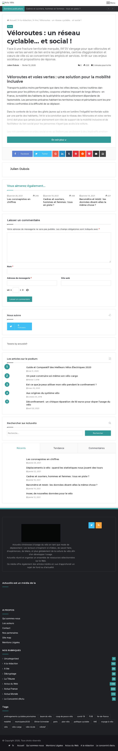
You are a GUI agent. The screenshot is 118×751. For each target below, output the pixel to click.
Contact (6, 628)
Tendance (58, 448)
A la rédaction (24, 20)
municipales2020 (22, 721)
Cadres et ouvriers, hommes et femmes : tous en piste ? (53, 8)
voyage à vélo (107, 721)
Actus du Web (11, 684)
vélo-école (30, 727)
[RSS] (99, 525)
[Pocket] (89, 154)
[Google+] (55, 154)
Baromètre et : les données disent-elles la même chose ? (92, 202)
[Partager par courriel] (96, 154)
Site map (6, 637)
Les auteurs (8, 623)
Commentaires (97, 448)
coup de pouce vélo (64, 716)
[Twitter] (91, 525)
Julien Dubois (13, 65)
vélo (6, 727)
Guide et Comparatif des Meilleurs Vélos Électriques (58, 367)
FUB (91, 716)
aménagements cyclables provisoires (20, 716)
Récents (21, 448)
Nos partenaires (10, 633)
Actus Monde (11, 694)
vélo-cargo (17, 727)
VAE (95, 721)
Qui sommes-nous (11, 618)
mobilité (7, 721)
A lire (35, 20)
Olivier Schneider (41, 721)
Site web (65, 278)
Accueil (12, 20)
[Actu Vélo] (8, 3)
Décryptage (10, 673)
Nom (10, 266)
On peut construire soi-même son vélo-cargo (52, 376)
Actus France (11, 688)
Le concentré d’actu (105, 745)
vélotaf (42, 727)
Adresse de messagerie (19, 278)
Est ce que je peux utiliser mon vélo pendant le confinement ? (61, 384)
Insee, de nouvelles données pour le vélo (49, 493)
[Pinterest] (76, 154)
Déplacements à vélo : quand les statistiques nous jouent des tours (64, 467)
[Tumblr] (69, 154)
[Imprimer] (103, 154)
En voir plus (58, 139)
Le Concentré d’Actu (14, 699)
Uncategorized (11, 658)
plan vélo (66, 721)
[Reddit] (82, 154)
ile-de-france (103, 716)
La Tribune (9, 678)
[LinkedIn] (62, 154)
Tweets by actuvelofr (17, 343)
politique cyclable (81, 721)
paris (55, 721)
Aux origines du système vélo (42, 393)
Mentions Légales (11, 642)
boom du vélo (46, 716)
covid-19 (81, 716)
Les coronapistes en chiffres (42, 459)
